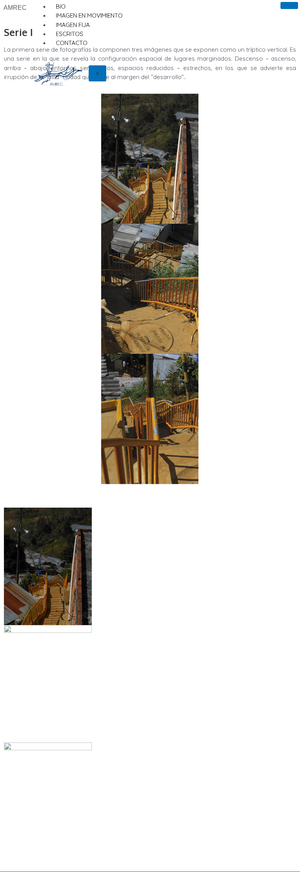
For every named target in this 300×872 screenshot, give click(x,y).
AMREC (15, 7)
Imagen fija (73, 25)
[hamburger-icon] (289, 5)
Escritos (69, 34)
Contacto (72, 43)
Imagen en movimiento (89, 15)
